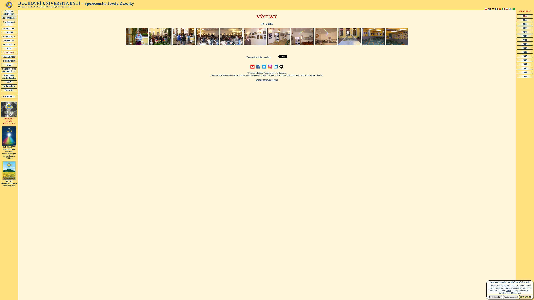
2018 (525, 68)
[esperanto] (514, 9)
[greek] (510, 9)
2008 (525, 28)
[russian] (507, 9)
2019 (525, 72)
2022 (525, 76)
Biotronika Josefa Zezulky (9, 76)
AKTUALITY (9, 28)
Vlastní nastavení (511, 297)
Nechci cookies (495, 297)
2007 (525, 24)
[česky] (486, 9)
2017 (525, 64)
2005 (525, 16)
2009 (525, 32)
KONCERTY (9, 44)
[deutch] (493, 9)
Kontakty (9, 90)
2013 (525, 48)
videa (508, 290)
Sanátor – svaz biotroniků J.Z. (9, 70)
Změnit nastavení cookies (267, 80)
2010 (525, 36)
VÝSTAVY (9, 53)
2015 (525, 56)
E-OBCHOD (9, 96)
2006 (525, 20)
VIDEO (9, 32)
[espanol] (500, 9)
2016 (525, 60)
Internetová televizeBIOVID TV (9, 121)
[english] (489, 9)
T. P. (9, 82)
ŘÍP (9, 49)
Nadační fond (9, 86)
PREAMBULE (9, 18)
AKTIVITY (9, 40)
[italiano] (503, 9)
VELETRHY (9, 57)
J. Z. (9, 65)
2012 (525, 44)
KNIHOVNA (9, 36)
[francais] (496, 9)
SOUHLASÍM (525, 297)
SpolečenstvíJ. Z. (9, 23)
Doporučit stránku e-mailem (259, 57)
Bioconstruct (9, 61)
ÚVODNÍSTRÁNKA (9, 12)
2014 (525, 52)
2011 (525, 40)
